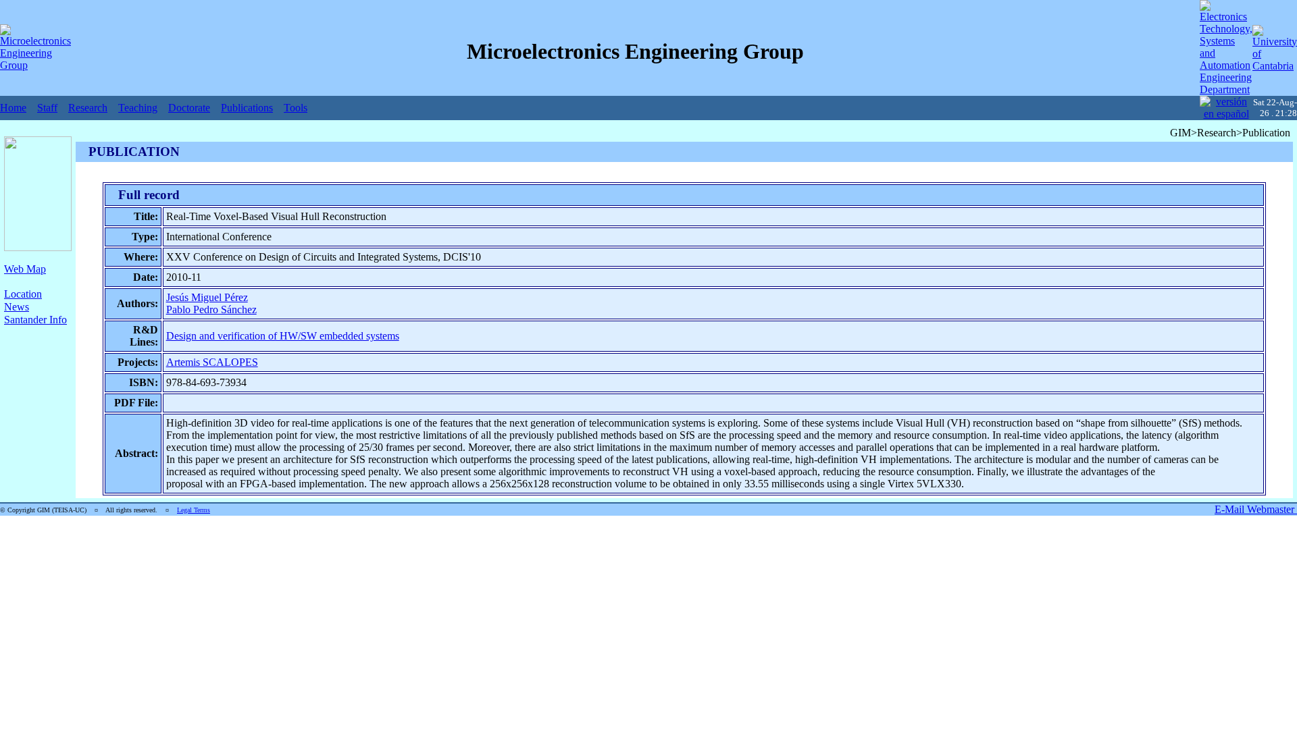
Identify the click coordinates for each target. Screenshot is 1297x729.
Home (13, 107)
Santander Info (35, 319)
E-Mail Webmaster (1256, 509)
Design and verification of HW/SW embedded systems (282, 336)
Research (87, 107)
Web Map (25, 269)
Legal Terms (193, 510)
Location (23, 294)
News (16, 307)
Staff (47, 107)
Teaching (137, 107)
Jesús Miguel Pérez (207, 297)
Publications (247, 107)
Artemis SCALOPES (212, 362)
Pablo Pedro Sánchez (211, 309)
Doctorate (189, 107)
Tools (295, 107)
